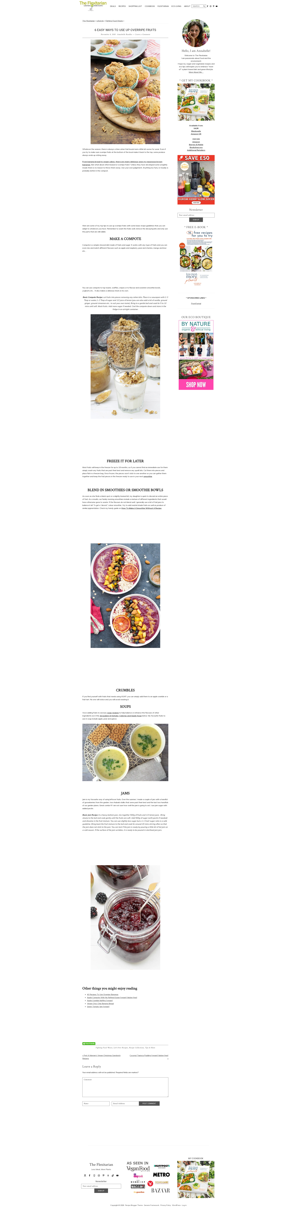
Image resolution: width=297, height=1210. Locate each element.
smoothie (148, 476)
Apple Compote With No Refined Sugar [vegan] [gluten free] (112, 997)
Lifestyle (100, 21)
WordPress (176, 1205)
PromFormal (196, 303)
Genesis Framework (151, 1205)
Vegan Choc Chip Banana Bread (100, 1003)
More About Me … (196, 72)
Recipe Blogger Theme (134, 1205)
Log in (184, 1205)
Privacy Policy (165, 1205)
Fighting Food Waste (114, 21)
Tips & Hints (150, 1047)
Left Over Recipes (120, 1047)
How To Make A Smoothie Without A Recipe (141, 508)
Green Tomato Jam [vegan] (98, 1006)
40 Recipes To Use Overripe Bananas (102, 994)
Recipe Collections (136, 1047)
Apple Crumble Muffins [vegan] (100, 1000)
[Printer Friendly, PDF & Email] (88, 1043)
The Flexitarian (88, 21)
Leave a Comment (142, 34)
